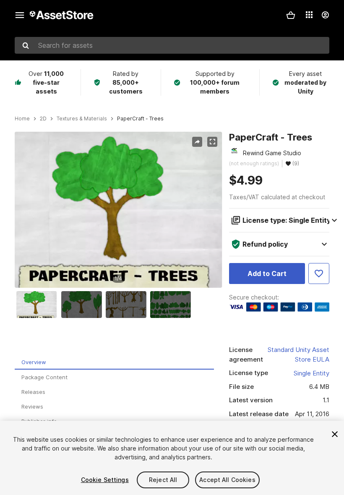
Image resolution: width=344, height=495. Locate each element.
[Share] (197, 142)
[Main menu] (19, 15)
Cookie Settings (105, 479)
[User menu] (325, 15)
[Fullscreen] (212, 142)
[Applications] (309, 15)
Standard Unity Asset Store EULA (298, 354)
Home (22, 119)
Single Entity (311, 373)
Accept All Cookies (227, 479)
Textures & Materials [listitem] (82, 119)
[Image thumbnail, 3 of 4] (128, 304)
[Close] (335, 434)
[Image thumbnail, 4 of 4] (172, 304)
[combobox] (172, 45)
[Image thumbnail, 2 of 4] (83, 304)
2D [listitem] (43, 119)
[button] (291, 15)
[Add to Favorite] (318, 273)
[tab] (114, 362)
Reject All (163, 479)
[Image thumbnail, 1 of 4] (38, 304)
